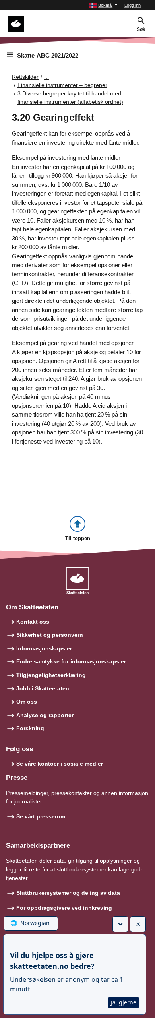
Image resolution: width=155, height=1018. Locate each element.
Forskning (30, 728)
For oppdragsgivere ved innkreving (64, 908)
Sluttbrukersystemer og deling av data (68, 893)
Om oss (26, 701)
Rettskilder (25, 77)
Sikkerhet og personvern (49, 635)
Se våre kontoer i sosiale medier (59, 763)
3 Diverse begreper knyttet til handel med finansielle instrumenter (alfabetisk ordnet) (70, 97)
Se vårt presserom (40, 816)
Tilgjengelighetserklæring (51, 675)
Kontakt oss (32, 622)
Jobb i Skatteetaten (42, 688)
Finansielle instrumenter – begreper (62, 85)
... (46, 77)
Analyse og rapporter (45, 715)
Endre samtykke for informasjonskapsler (71, 661)
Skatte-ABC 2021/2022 (47, 55)
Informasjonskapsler (44, 648)
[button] (103, 5)
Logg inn (132, 5)
